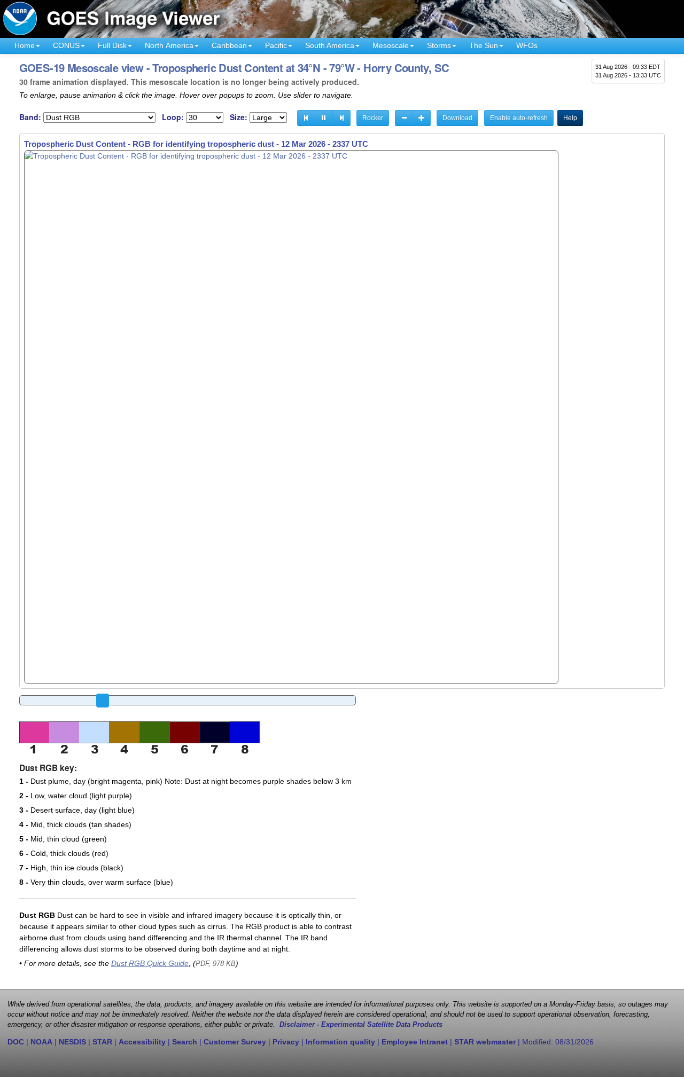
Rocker (372, 118)
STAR (102, 1041)
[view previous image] (306, 118)
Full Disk (112, 45)
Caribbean (229, 45)
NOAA (41, 1041)
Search (184, 1041)
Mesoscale (390, 45)
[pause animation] (324, 118)
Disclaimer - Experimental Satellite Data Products (360, 1024)
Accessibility (142, 1041)
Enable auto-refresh (519, 118)
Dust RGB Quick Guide (150, 963)
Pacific (276, 45)
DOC (15, 1041)
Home (24, 45)
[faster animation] (422, 118)
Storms (439, 45)
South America (329, 45)
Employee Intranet (415, 1041)
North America (169, 45)
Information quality (340, 1041)
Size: (238, 117)
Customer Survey (235, 1041)
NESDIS (72, 1041)
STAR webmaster (485, 1041)
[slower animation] (404, 118)
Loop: (173, 117)
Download (457, 118)
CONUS (66, 45)
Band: (30, 117)
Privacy (286, 1041)
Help (570, 118)
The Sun (483, 45)
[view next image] (341, 118)
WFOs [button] (527, 45)
